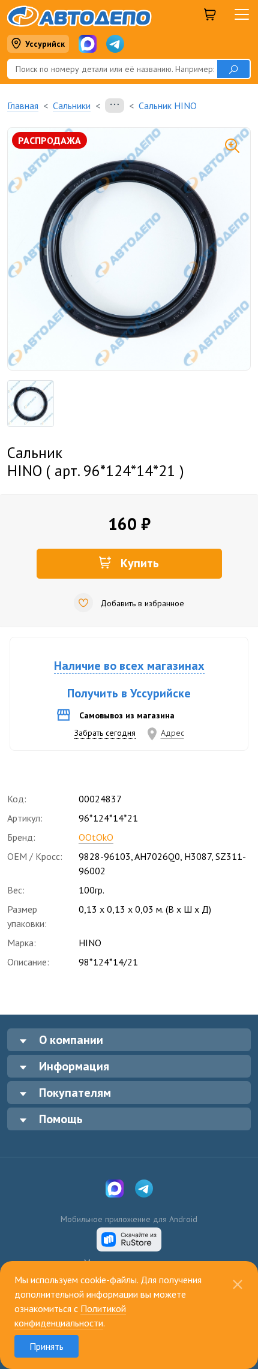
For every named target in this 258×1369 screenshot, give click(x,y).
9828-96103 (105, 856)
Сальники (72, 106)
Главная (22, 106)
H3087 (197, 856)
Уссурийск (45, 43)
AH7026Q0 (157, 856)
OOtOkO (96, 837)
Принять (46, 1346)
